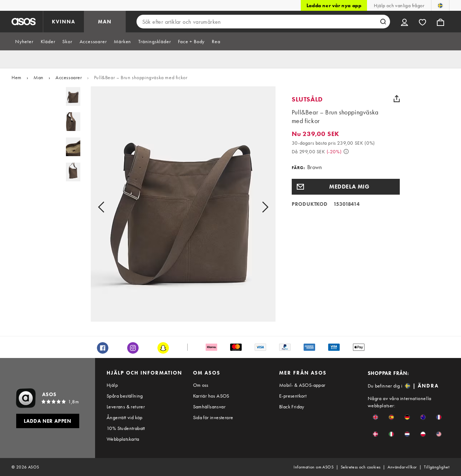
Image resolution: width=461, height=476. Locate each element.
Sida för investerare (213, 417)
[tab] (24, 41)
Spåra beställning (125, 396)
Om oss (201, 385)
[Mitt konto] (404, 21)
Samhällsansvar (209, 406)
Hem (17, 77)
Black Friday (291, 406)
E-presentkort (292, 396)
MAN (105, 21)
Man (38, 77)
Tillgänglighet (436, 467)
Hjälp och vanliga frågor (399, 5)
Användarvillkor (402, 467)
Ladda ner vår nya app (334, 5)
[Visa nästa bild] (257, 207)
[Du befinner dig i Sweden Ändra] (440, 5)
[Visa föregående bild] (109, 207)
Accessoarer (68, 77)
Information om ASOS (314, 467)
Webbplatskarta (123, 439)
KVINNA (63, 21)
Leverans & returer (126, 406)
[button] (346, 187)
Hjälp (112, 385)
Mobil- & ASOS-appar (302, 385)
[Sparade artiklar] (422, 21)
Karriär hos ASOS (211, 396)
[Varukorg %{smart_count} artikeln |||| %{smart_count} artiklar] (440, 21)
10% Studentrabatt (126, 428)
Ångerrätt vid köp (125, 417)
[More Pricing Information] (346, 151)
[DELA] (397, 98)
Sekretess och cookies (360, 467)
